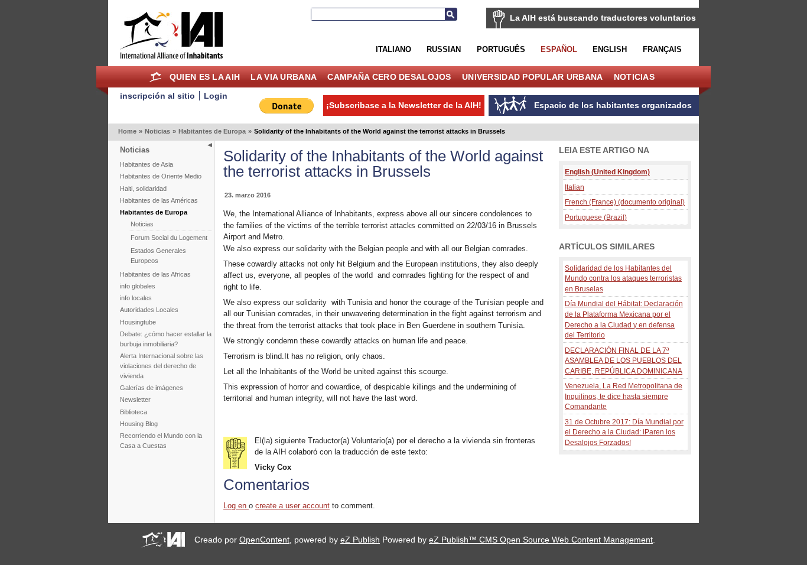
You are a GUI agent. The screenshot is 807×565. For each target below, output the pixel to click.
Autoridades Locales (149, 309)
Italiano (393, 49)
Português (501, 49)
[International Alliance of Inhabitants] (171, 35)
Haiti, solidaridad (143, 188)
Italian (574, 187)
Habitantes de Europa (212, 131)
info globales (137, 286)
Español (559, 49)
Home (155, 76)
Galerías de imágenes (151, 387)
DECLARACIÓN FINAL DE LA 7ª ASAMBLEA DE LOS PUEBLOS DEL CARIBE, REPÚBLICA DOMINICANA (623, 360)
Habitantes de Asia (146, 164)
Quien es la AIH (205, 77)
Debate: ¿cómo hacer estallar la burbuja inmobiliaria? (165, 339)
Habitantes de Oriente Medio (160, 176)
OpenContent (264, 539)
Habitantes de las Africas (155, 274)
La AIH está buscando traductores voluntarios (603, 17)
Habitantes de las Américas (159, 200)
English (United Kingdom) (607, 172)
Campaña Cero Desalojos (389, 77)
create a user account (292, 505)
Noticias (634, 77)
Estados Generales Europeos (158, 255)
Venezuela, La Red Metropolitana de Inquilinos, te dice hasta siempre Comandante (623, 396)
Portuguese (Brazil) (596, 217)
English (610, 49)
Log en (236, 505)
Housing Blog (139, 423)
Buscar (451, 14)
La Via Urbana (283, 77)
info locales (136, 297)
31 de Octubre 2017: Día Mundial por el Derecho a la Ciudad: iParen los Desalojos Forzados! (624, 432)
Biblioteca (133, 411)
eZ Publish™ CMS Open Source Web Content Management (541, 539)
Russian (444, 49)
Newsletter (135, 399)
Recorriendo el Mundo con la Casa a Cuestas (161, 440)
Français (662, 49)
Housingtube (138, 322)
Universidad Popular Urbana (532, 77)
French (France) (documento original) (625, 202)
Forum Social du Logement (169, 237)
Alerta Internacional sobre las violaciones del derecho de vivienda (161, 365)
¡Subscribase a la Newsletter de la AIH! (403, 105)
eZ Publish (360, 539)
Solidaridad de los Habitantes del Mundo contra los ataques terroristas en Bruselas (623, 278)
